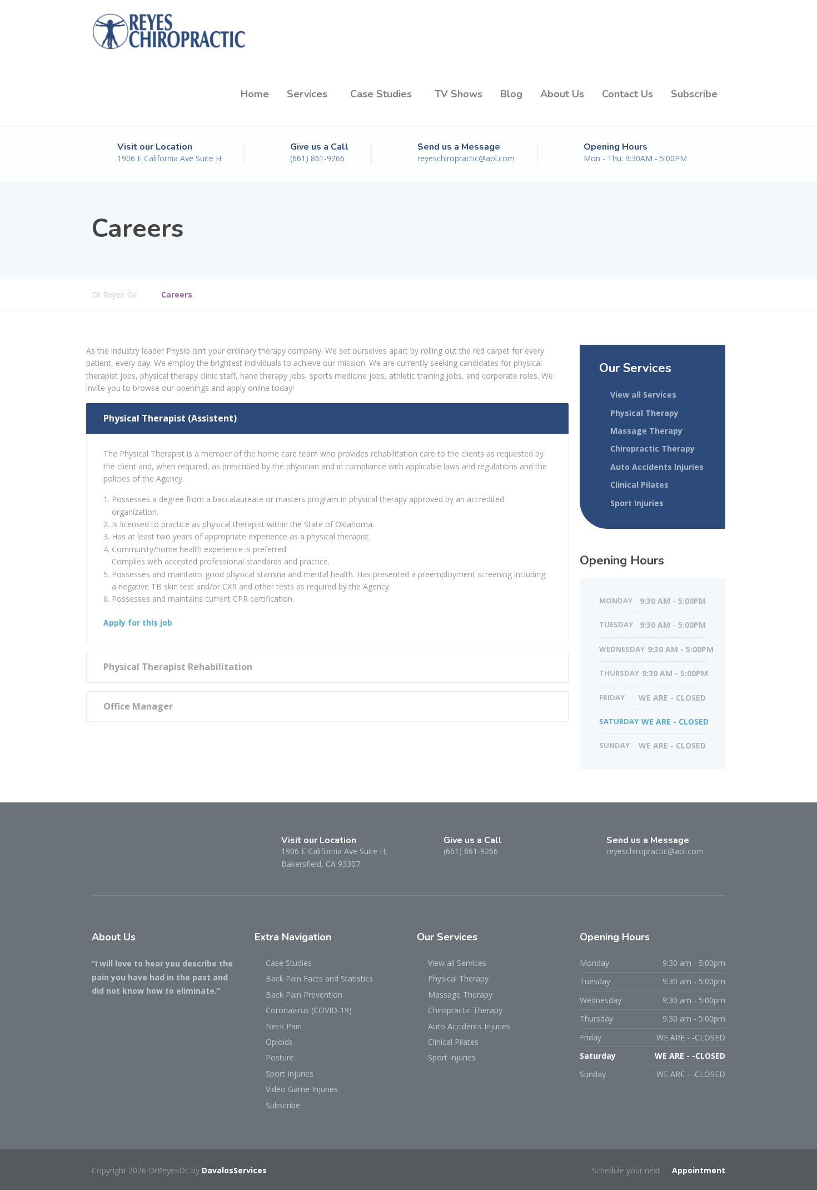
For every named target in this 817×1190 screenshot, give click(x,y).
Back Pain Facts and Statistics (319, 978)
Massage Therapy (646, 430)
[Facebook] (102, 850)
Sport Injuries (637, 503)
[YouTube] (163, 850)
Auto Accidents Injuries (657, 467)
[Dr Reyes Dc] (169, 31)
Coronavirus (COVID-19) (309, 1010)
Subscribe (694, 94)
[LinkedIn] (143, 850)
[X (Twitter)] (122, 850)
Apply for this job (137, 622)
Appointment (698, 1170)
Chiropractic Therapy (652, 448)
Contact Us (627, 94)
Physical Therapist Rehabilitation (177, 667)
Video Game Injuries (302, 1089)
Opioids (279, 1042)
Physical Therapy (644, 413)
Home (255, 94)
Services (307, 94)
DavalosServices (234, 1170)
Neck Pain (284, 1026)
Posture (280, 1057)
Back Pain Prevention (304, 994)
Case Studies (381, 94)
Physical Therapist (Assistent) (170, 418)
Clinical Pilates (639, 484)
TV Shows (458, 94)
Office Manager (138, 706)
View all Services (643, 394)
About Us (562, 94)
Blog (511, 94)
